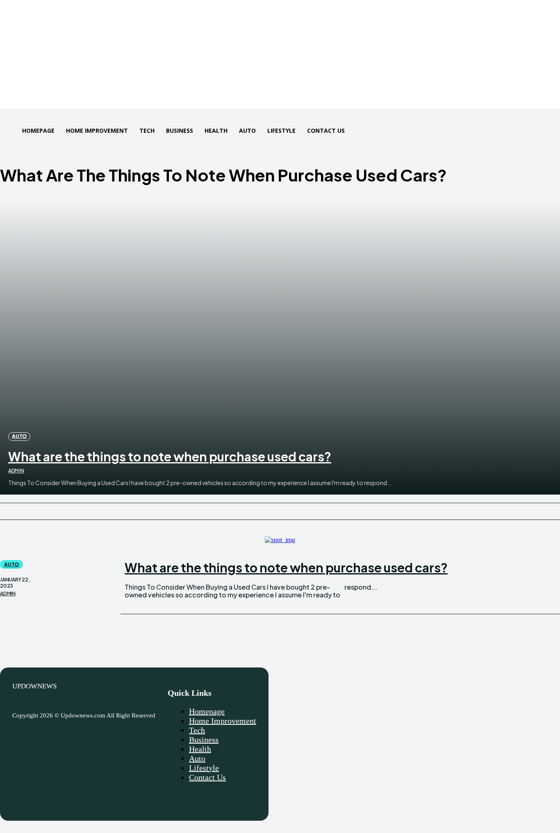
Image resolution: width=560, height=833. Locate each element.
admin (16, 471)
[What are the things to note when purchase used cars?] (280, 348)
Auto (19, 436)
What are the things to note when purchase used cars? (169, 456)
